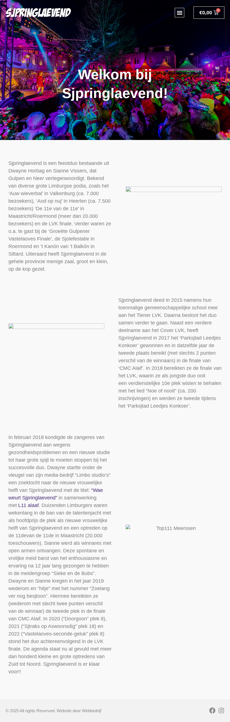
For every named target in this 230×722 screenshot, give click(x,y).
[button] (179, 12)
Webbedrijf (91, 710)
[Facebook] (212, 710)
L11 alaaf (28, 505)
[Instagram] (221, 710)
